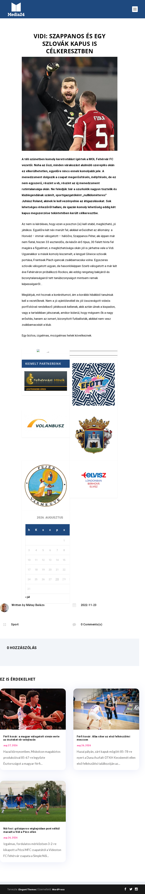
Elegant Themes (27, 889)
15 (64, 560)
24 (29, 579)
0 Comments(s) (91, 624)
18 (36, 569)
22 (64, 569)
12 (43, 560)
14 (57, 560)
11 (36, 560)
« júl (27, 597)
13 (50, 560)
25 (36, 579)
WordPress (58, 889)
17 (29, 569)
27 (50, 579)
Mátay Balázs (35, 605)
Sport (15, 624)
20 (50, 569)
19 (43, 569)
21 (57, 569)
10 (29, 560)
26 (43, 579)
